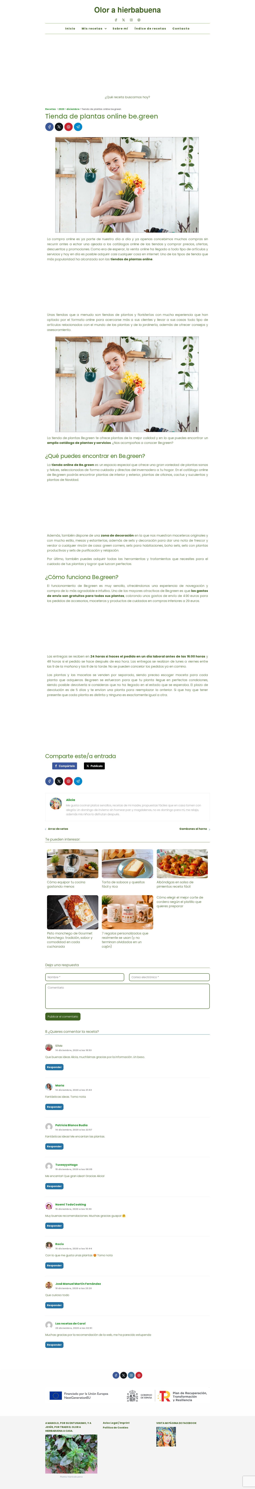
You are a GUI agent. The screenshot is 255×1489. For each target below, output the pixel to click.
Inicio (70, 29)
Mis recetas (92, 29)
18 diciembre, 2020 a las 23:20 (73, 1288)
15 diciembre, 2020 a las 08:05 (73, 1169)
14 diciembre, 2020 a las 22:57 (73, 1129)
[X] (123, 19)
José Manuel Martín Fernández (78, 1284)
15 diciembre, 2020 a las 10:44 (73, 1248)
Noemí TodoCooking (70, 1205)
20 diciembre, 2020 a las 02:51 (73, 1328)
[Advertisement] (127, 68)
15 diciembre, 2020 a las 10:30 (73, 1209)
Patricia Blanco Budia (71, 1125)
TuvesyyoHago (66, 1165)
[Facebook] (116, 19)
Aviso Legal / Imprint (116, 1423)
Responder (54, 1067)
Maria (59, 1085)
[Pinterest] (138, 19)
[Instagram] (131, 19)
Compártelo (67, 766)
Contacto (181, 29)
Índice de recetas (150, 29)
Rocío (59, 1244)
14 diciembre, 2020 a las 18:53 (73, 1050)
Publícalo (97, 766)
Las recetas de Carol (70, 1324)
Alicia (70, 800)
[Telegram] (78, 127)
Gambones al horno (193, 829)
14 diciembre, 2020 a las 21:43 (73, 1090)
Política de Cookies (115, 1427)
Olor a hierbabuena (127, 9)
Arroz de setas (58, 829)
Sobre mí (120, 29)
